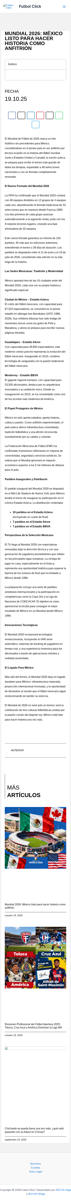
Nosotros (35, 1163)
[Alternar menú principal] (64, 6)
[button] (62, 64)
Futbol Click (30, 6)
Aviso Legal (35, 1171)
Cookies (35, 1167)
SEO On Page (63, 1189)
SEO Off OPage (36, 1193)
